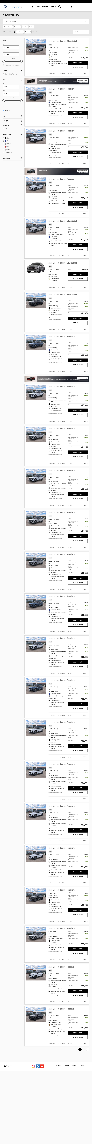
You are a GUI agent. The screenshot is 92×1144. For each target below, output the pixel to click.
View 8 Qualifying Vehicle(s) (82, 378)
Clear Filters (35, 32)
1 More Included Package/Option (55, 157)
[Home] (5, 7)
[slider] (3, 61)
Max (4, 51)
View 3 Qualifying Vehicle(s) (82, 171)
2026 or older (8, 27)
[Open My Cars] (71, 6)
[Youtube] (42, 1066)
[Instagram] (33, 1066)
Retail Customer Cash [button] (73, 48)
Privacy (74, 1065)
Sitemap (83, 1065)
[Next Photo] (44, 47)
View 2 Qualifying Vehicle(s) (82, 81)
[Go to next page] (87, 1049)
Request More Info (77, 62)
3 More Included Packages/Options (55, 413)
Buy (38, 6)
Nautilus (19, 32)
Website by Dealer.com (8, 1066)
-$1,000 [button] (86, 51)
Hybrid (24, 27)
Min (3, 44)
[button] (68, 45)
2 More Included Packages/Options (55, 115)
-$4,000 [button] (86, 48)
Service (45, 6)
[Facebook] (38, 1066)
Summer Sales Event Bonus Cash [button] (73, 52)
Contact (58, 1065)
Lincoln (27, 32)
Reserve (17, 27)
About (53, 6)
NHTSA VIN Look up (78, 67)
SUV (31, 27)
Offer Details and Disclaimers (83, 82)
